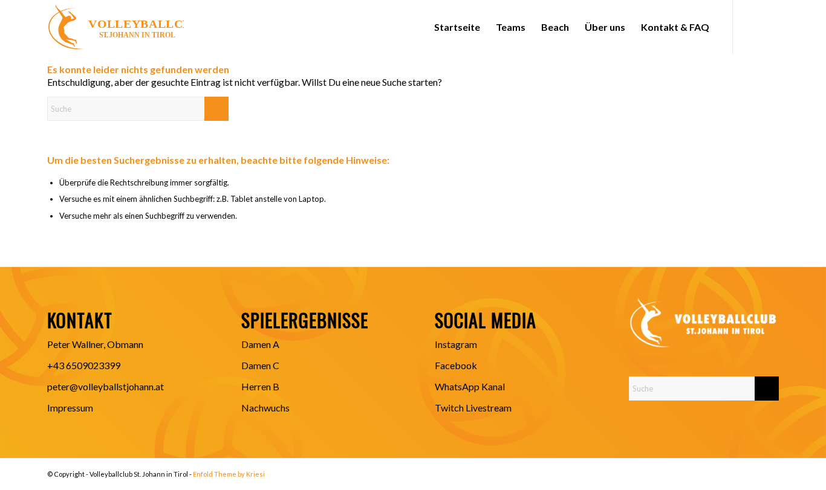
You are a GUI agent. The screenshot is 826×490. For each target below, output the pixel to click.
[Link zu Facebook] (752, 27)
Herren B (260, 386)
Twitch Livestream (473, 407)
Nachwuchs (265, 407)
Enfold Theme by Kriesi (229, 474)
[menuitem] (457, 27)
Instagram (456, 344)
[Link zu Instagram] (770, 27)
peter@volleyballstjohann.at (105, 386)
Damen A (260, 344)
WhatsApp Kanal (470, 386)
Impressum (70, 407)
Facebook (456, 365)
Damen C (260, 365)
